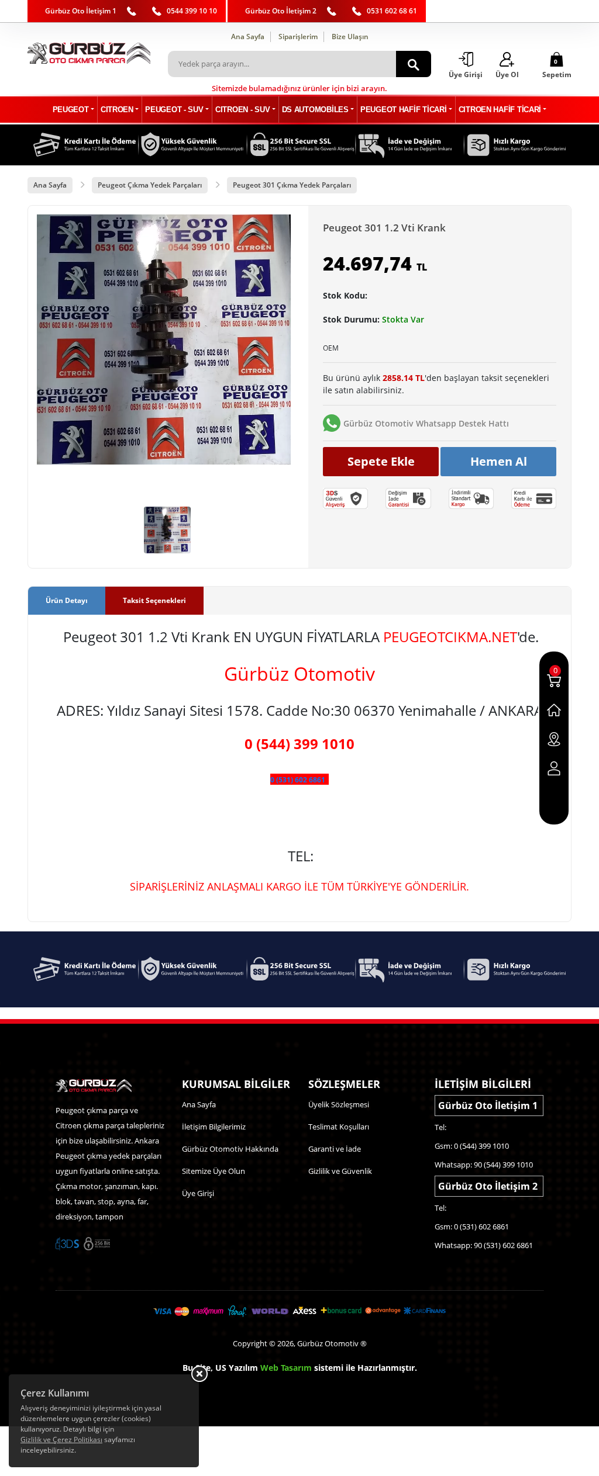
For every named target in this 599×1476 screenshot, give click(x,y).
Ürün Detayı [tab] (67, 600)
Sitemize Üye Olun (213, 1171)
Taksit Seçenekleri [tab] (154, 600)
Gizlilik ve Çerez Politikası (61, 1439)
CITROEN (117, 109)
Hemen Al (498, 461)
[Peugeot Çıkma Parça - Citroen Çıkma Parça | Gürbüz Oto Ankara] (88, 53)
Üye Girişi (198, 1193)
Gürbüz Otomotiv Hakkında (230, 1149)
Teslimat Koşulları (338, 1126)
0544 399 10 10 (192, 11)
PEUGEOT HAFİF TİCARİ (403, 109)
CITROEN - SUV (242, 109)
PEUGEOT (71, 109)
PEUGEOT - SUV (174, 109)
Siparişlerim (298, 36)
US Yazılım (236, 1367)
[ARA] (413, 64)
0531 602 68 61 (392, 11)
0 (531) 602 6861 (297, 780)
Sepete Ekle (381, 461)
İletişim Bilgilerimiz (214, 1126)
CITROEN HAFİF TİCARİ (500, 109)
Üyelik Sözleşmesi (338, 1104)
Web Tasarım (286, 1367)
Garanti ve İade (334, 1149)
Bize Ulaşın (350, 36)
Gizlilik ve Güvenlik (340, 1171)
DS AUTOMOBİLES (315, 109)
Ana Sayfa (247, 36)
